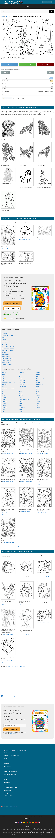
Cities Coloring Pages (43, 453)
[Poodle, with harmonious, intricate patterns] (8, 161)
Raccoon (38, 380)
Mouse (20, 405)
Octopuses (21, 407)
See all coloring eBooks (12, 308)
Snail (37, 392)
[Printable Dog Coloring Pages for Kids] (2, 696)
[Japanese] (39, 822)
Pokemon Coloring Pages (44, 576)
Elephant (4, 407)
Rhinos (38, 382)
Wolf (37, 405)
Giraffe (20, 378)
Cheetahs (4, 390)
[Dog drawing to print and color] (8, 208)
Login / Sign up (47, 1)
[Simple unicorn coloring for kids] (26, 574)
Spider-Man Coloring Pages (8, 604)
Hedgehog (21, 384)
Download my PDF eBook (12, 303)
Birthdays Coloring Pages (26, 481)
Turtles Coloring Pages (25, 604)
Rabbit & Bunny (40, 378)
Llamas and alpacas (24, 399)
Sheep (37, 388)
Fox (20, 374)
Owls (20, 409)
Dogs (51, 78)
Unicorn (38, 401)
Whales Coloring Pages (7, 453)
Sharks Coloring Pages (7, 481)
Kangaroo (21, 393)
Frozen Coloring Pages (7, 634)
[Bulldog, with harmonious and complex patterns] (44, 161)
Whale (37, 403)
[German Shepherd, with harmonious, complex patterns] (26, 137)
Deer (3, 399)
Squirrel (38, 395)
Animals (4, 339)
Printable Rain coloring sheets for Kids (26, 218)
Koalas (21, 395)
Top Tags (31, 816)
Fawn (3, 409)
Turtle (37, 399)
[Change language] (53, 2)
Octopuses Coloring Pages (8, 542)
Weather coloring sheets (24, 239)
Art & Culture (5, 343)
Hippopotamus (22, 386)
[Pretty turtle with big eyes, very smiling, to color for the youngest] (44, 618)
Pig (37, 376)
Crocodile (4, 397)
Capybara (4, 384)
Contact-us (36, 816)
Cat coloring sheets (5, 248)
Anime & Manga (6, 356)
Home (2, 16)
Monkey (21, 403)
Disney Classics (6, 345)
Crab (3, 395)
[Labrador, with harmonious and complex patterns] (26, 161)
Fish (3, 411)
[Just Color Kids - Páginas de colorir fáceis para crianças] (27, 822)
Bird (3, 376)
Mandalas (4, 333)
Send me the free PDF (12, 729)
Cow (3, 393)
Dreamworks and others (8, 348)
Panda (20, 411)
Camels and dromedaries (8, 382)
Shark (37, 386)
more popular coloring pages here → (17, 666)
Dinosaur (4, 401)
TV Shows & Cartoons (8, 350)
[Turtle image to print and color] (26, 599)
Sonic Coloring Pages (25, 634)
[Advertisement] (27, 680)
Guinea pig (22, 380)
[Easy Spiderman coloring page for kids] (8, 599)
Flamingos (21, 372)
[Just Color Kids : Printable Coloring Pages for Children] (13, 2)
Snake (37, 393)
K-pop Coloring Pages (25, 511)
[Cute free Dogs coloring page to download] (44, 507)
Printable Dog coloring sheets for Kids (26, 107)
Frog (20, 376)
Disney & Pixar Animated (8, 346)
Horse (20, 388)
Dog (10, 16)
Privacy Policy (13, 733)
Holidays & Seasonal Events (9, 335)
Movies (4, 352)
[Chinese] (36, 822)
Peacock (38, 372)
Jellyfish (21, 392)
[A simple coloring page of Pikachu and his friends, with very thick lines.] (44, 570)
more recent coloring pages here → (17, 546)
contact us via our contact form (29, 832)
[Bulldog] (44, 137)
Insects (21, 390)
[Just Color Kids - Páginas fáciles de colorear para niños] (24, 822)
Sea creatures (39, 384)
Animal (6, 16)
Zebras (38, 407)
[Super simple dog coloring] (44, 185)
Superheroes (5, 354)
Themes (4, 337)
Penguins (38, 374)
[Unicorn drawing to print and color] (44, 600)
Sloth (37, 390)
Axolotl (4, 372)
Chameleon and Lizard (8, 388)
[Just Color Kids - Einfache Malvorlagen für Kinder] (33, 822)
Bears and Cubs (6, 374)
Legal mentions (42, 816)
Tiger (37, 397)
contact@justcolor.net (47, 832)
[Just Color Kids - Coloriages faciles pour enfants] (21, 822)
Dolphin (4, 403)
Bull (3, 378)
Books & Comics (6, 360)
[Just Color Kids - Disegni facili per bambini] (30, 822)
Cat (3, 386)
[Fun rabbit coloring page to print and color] (8, 655)
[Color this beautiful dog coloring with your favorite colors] (8, 137)
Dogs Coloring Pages (43, 512)
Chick (3, 392)
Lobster (21, 401)
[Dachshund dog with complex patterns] (8, 181)
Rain (51, 80)
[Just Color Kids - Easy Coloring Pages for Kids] (17, 822)
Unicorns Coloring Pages (7, 578)
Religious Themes (7, 364)
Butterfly (4, 380)
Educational (5, 341)
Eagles (4, 405)
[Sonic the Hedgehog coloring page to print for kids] (26, 628)
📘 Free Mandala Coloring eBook (9, 806)
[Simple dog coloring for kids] (26, 185)
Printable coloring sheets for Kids (13, 696)
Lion (20, 397)
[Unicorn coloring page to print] (8, 574)
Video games (5, 362)
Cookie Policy (49, 816)
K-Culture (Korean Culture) (9, 358)
